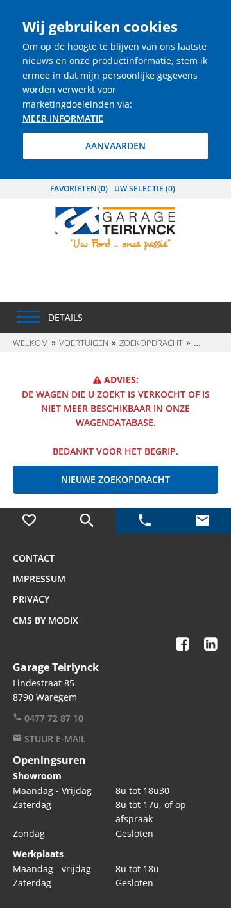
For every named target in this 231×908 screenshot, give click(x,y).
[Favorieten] (29, 520)
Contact (34, 558)
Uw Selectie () (144, 188)
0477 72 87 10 (52, 718)
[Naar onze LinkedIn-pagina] (210, 643)
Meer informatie (62, 118)
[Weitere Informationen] (115, 228)
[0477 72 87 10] (144, 520)
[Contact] (202, 520)
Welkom (30, 342)
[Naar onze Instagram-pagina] (196, 634)
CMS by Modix (45, 620)
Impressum (39, 578)
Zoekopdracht (151, 342)
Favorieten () (79, 188)
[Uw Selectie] (87, 520)
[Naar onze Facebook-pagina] (182, 643)
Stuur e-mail (54, 739)
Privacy (31, 599)
